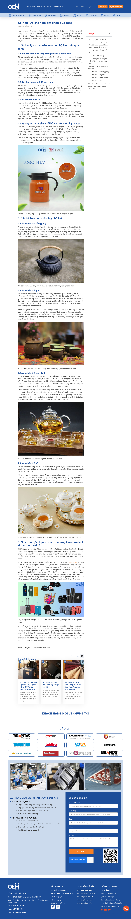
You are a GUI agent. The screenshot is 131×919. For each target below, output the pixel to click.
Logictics (66, 15)
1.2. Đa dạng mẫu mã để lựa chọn (99, 51)
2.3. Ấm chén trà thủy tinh (98, 78)
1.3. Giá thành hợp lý (96, 56)
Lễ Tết (119, 15)
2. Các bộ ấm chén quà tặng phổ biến (98, 67)
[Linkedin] (58, 907)
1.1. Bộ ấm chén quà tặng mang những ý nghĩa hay (98, 46)
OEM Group (73, 562)
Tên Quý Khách (74, 803)
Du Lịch (106, 15)
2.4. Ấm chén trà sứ (96, 81)
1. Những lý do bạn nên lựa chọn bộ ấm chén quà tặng (97, 40)
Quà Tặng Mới (36, 15)
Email (71, 819)
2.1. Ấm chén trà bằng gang (99, 72)
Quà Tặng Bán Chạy (19, 15)
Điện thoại (72, 811)
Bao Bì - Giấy (52, 15)
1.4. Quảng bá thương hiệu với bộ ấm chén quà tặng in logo (99, 61)
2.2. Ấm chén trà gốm (97, 75)
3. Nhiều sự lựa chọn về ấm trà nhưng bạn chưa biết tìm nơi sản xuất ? (99, 86)
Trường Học (93, 15)
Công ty (71, 827)
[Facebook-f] (53, 907)
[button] (82, 656)
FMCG (79, 15)
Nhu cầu (72, 835)
